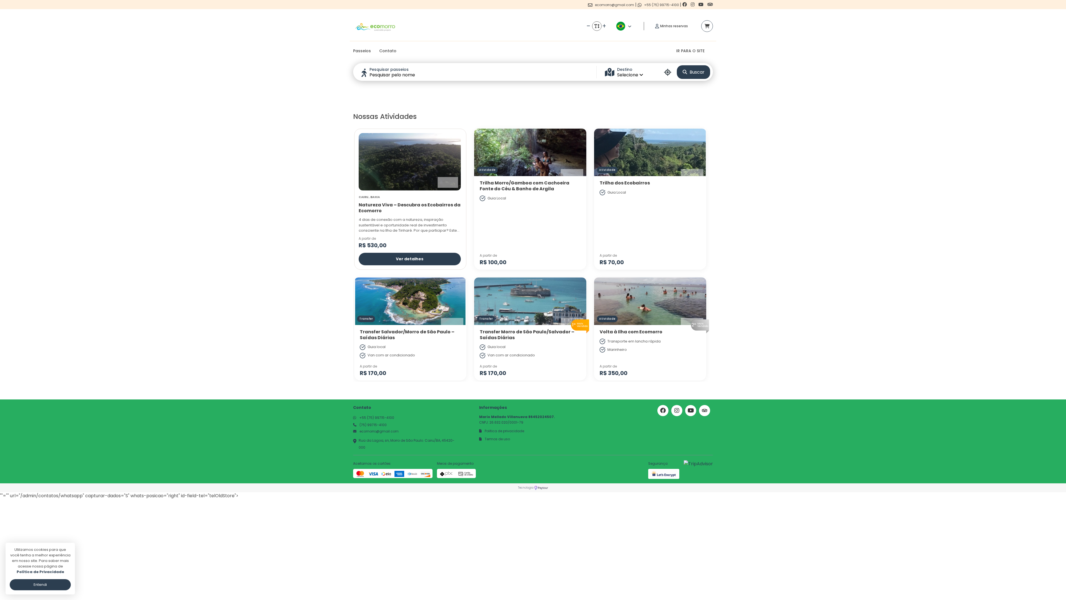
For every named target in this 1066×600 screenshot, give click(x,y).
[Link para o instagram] (693, 4)
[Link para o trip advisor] (710, 4)
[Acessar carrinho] (707, 26)
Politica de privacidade (504, 431)
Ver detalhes (409, 259)
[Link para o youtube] (701, 4)
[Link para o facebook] (685, 4)
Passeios (362, 51)
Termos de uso (497, 439)
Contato (387, 51)
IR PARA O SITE (690, 51)
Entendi (40, 584)
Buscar (696, 72)
